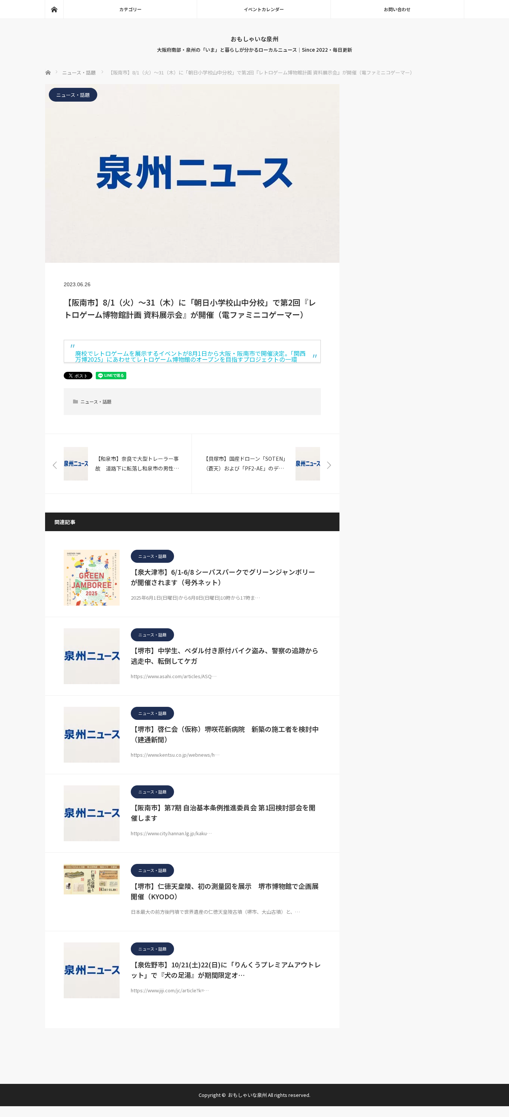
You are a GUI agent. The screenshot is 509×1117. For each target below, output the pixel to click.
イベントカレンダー (264, 9)
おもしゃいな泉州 (254, 38)
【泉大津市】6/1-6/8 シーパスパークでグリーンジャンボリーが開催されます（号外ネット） (223, 577)
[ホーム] (54, 9)
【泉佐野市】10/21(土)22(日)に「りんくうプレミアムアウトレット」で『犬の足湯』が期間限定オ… (226, 970)
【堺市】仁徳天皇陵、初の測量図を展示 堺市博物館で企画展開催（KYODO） (225, 891)
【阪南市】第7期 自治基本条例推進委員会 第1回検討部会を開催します (223, 812)
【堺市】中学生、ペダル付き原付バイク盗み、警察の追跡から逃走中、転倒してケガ (225, 655)
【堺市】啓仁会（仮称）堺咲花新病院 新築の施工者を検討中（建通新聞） (225, 734)
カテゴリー (130, 9)
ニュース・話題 (73, 94)
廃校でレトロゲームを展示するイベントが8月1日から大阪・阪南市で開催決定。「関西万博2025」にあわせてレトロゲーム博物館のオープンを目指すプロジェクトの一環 (190, 356)
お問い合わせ (397, 9)
